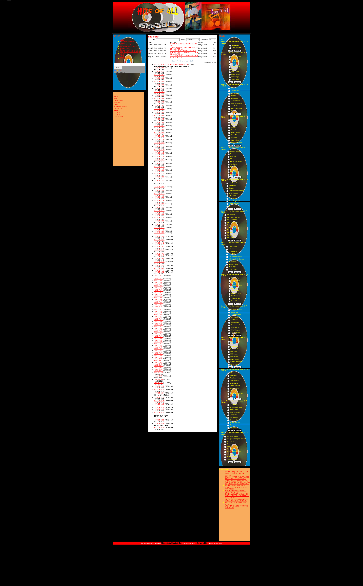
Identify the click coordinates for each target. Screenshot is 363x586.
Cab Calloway (235, 317)
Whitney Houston (236, 142)
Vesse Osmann (232, 459)
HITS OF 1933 (159, 214)
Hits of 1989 (158, 340)
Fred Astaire (235, 320)
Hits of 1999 (158, 357)
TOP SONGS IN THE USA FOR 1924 (183, 51)
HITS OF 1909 (159, 132)
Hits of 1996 (158, 352)
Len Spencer (234, 404)
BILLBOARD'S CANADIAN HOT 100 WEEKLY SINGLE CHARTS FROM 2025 (236, 487)
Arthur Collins (234, 380)
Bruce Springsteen (236, 161)
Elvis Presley (233, 246)
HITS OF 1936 (159, 224)
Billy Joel (233, 166)
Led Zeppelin (233, 183)
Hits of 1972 (158, 311)
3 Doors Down (235, 100)
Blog (115, 98)
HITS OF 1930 (159, 204)
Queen (231, 206)
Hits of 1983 (158, 330)
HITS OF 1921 (159, 173)
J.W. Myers (230, 454)
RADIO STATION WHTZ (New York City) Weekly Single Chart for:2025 (237, 483)
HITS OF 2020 (159, 412)
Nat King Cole (233, 264)
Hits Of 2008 (158, 372)
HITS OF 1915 (159, 153)
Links (116, 104)
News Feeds (118, 100)
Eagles (231, 188)
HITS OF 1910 (159, 136)
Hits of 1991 (158, 343)
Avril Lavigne (235, 93)
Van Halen (233, 164)
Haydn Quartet (235, 385)
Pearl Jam (234, 122)
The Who (230, 232)
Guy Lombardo (235, 325)
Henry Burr (233, 375)
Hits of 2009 (158, 376)
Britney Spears (235, 132)
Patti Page (232, 266)
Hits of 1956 (158, 282)
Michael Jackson (235, 151)
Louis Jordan (235, 298)
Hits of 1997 (158, 354)
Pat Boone (232, 261)
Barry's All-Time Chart (127, 41)
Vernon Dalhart (235, 349)
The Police (233, 169)
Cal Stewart (233, 427)
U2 (231, 159)
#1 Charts (123, 43)
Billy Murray (233, 373)
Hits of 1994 (158, 348)
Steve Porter (231, 449)
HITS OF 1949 (159, 265)
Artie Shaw (234, 312)
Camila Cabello (236, 64)
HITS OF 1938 (159, 231)
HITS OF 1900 (159, 102)
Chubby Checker (232, 227)
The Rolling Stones (233, 217)
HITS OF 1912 (159, 143)
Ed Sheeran (235, 61)
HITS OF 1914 (159, 149)
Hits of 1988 (158, 338)
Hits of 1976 (158, 318)
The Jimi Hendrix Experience (236, 230)
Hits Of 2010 (158, 379)
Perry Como (235, 290)
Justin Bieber (235, 74)
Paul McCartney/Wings (236, 190)
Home (122, 40)
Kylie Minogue (235, 90)
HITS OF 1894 (159, 81)
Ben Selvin (234, 351)
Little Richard (233, 254)
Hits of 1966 (158, 299)
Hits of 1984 (158, 331)
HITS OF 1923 (159, 180)
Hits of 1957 (158, 284)
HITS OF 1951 (159, 270)
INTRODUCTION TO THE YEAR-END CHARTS (171, 64)
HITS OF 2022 (159, 423)
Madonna (233, 156)
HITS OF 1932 (159, 211)
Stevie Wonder (234, 203)
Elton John (232, 195)
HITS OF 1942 (159, 243)
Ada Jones (233, 396)
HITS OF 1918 (159, 163)
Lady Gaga (235, 77)
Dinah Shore (235, 301)
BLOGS (122, 57)
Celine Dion (234, 135)
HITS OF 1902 (159, 109)
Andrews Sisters (236, 285)
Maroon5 (234, 95)
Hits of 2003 (158, 364)
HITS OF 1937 (159, 228)
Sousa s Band (231, 444)
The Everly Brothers (235, 256)
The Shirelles (231, 235)
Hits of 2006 (158, 369)
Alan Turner (234, 409)
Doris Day (234, 288)
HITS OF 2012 (159, 386)
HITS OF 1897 (159, 92)
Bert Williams (234, 417)
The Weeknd (235, 66)
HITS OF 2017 (159, 404)
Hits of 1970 (158, 306)
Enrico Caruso (234, 425)
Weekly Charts (125, 48)
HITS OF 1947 (159, 258)
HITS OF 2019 (159, 409)
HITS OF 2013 (159, 389)
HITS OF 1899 (159, 98)
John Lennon (233, 193)
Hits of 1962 (158, 292)
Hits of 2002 (158, 362)
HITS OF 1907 (159, 126)
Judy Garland (235, 322)
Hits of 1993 (158, 347)
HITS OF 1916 (159, 156)
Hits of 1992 (158, 345)
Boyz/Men (234, 137)
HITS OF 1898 (159, 95)
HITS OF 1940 (159, 236)
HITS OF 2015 (159, 397)
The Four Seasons (233, 225)
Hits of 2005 (158, 367)
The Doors (230, 237)
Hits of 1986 (158, 335)
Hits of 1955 (158, 280)
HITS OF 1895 (159, 85)
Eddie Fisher (233, 269)
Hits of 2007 (158, 371)
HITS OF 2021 (159, 420)
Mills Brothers (235, 296)
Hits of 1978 (158, 321)
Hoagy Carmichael (236, 361)
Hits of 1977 (158, 320)
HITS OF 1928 (159, 197)
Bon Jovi (233, 174)
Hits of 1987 (158, 337)
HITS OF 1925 (159, 187)
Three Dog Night (234, 201)
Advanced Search (120, 106)
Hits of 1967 (158, 301)
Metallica (233, 127)
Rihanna (233, 88)
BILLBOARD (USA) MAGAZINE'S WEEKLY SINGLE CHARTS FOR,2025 (236, 473)
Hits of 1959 (158, 287)
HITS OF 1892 (159, 75)
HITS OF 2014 (159, 393)
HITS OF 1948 (159, 262)
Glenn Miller (235, 283)
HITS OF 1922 (159, 177)
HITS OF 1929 (159, 200)
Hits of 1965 (158, 297)
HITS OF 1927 (159, 193)
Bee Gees (232, 198)
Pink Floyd (232, 185)
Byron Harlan (234, 383)
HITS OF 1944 (159, 250)
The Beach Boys (232, 222)
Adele (233, 69)
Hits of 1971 (158, 309)
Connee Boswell (236, 314)
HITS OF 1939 (159, 233)
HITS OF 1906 (159, 122)
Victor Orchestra (235, 412)
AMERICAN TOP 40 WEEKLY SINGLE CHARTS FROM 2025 (236, 479)
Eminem (233, 111)
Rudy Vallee (234, 356)
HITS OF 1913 (159, 146)
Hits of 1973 (158, 313)
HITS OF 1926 (159, 190)
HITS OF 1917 (159, 160)
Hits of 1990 (158, 342)
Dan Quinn (230, 441)
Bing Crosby (235, 278)
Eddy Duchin (235, 327)
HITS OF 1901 (159, 105)
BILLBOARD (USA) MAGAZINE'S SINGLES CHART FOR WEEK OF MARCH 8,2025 (237, 495)
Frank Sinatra (235, 280)
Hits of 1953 (158, 275)
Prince (232, 154)
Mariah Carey (235, 124)
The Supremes (232, 219)
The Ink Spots (235, 332)
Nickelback (234, 98)
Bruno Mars (235, 71)
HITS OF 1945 (159, 253)
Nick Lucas (234, 354)
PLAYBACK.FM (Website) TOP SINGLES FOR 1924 (184, 53)
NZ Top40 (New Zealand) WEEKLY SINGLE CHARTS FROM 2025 (237, 500)
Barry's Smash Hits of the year (130, 52)
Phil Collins (233, 171)
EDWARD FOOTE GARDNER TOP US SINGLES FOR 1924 (184, 48)
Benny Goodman (236, 309)
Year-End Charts (126, 45)
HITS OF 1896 (159, 88)
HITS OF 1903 (159, 112)
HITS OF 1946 (159, 255)
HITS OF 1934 (159, 217)
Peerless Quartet (235, 420)
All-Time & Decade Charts (129, 46)
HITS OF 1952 (159, 272)
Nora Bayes (234, 391)
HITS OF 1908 (159, 129)
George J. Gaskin (232, 436)
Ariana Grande (236, 56)
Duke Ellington (235, 330)
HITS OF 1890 (159, 68)
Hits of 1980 (158, 325)
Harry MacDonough (236, 393)
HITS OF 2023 (159, 427)
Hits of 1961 (158, 291)
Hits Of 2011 (158, 383)
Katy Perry (234, 59)
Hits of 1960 (158, 289)
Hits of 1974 (158, 314)
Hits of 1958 (158, 285)
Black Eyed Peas (236, 108)
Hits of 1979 (158, 323)
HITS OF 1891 (159, 71)
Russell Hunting (232, 456)
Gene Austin (234, 346)
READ (122, 55)
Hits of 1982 (158, 328)
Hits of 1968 (158, 303)
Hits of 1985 (158, 333)
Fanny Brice (234, 364)
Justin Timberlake (236, 103)
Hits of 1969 (158, 304)
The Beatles (231, 214)
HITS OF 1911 (159, 139)
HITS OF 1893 (159, 78)
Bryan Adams (235, 140)
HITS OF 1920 (159, 170)
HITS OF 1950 (159, 268)
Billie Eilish (235, 45)
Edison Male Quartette (234, 451)
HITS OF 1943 (159, 246)
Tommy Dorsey (236, 293)
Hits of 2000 (158, 359)
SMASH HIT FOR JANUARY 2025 (237, 477)
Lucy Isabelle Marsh (236, 407)
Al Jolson (233, 344)
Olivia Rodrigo (236, 47)
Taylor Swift (235, 79)
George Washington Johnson (236, 439)
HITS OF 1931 (159, 207)
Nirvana (233, 119)
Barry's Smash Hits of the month (131, 50)
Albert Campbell (235, 422)
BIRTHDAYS (124, 58)
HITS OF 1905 (159, 119)
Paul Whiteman (235, 341)
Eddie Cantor (234, 359)
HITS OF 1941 (159, 239)
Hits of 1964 (158, 296)
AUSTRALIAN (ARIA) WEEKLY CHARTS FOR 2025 (235, 491)
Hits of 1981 (158, 326)
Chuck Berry (233, 251)
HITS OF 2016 (159, 400)
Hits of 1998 (158, 355)
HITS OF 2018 (159, 407)
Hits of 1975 (158, 316)
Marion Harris (234, 388)
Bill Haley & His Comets (236, 259)
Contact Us (124, 53)
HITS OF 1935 (159, 221)
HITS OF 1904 (159, 115)
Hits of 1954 (158, 279)
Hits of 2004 (158, 366)
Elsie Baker (233, 415)
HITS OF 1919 (159, 167)
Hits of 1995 (158, 350)
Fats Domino (233, 249)
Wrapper (117, 102)
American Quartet (235, 378)
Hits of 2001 (158, 360)
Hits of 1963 (158, 294)
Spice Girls (234, 130)
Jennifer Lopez (235, 106)
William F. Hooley (232, 446)
